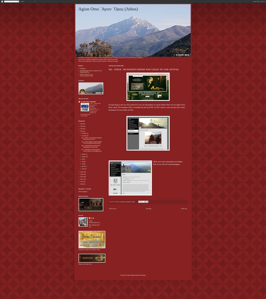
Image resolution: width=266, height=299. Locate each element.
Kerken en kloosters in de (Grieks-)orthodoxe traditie (86, 75)
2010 (81, 184)
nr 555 (126, 105)
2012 (81, 179)
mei (83, 164)
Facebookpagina (173, 164)
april (83, 166)
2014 (81, 174)
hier (131, 110)
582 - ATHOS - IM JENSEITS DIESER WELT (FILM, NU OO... (92, 138)
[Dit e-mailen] (139, 202)
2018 (81, 126)
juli (83, 159)
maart (83, 169)
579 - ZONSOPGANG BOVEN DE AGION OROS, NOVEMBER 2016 (92, 150)
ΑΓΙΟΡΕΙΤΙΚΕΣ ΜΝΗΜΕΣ (88, 102)
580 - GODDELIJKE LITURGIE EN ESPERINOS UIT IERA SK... (91, 146)
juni (83, 161)
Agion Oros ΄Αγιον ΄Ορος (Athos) (108, 9)
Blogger (143, 275)
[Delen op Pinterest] (147, 202)
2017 (81, 128)
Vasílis (92, 218)
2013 (81, 176)
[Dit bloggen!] (141, 202)
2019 (81, 124)
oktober (84, 154)
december (84, 133)
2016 (81, 131)
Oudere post (184, 208)
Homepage (148, 208)
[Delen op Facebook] (145, 202)
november (84, 135)
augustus (84, 156)
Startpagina (83, 68)
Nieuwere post (112, 208)
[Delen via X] (143, 202)
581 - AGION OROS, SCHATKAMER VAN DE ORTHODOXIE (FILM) (92, 142)
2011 (81, 181)
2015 (81, 172)
